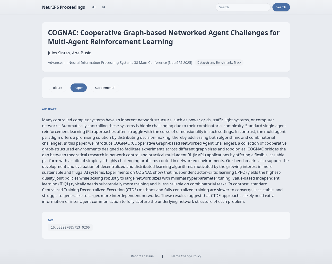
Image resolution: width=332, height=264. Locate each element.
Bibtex (57, 87)
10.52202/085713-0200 (70, 227)
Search (281, 7)
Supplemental (105, 87)
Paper (78, 87)
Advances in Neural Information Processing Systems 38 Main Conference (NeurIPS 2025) (120, 62)
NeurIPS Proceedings (63, 7)
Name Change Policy (186, 256)
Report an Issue (142, 256)
